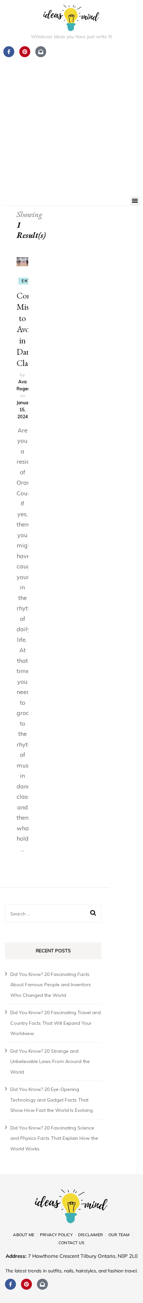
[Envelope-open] (42, 1284)
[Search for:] (48, 913)
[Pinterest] (26, 1284)
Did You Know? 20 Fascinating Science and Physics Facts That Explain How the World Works (54, 1138)
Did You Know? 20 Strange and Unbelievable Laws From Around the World (50, 1061)
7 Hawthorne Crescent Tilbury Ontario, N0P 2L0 (83, 1256)
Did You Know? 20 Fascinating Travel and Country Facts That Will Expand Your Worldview (55, 1022)
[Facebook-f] (10, 1284)
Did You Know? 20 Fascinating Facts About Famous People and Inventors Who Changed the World (50, 984)
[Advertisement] (71, 121)
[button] (135, 201)
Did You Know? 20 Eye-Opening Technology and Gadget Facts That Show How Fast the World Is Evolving (51, 1099)
